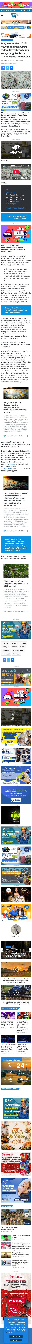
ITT (7, 1332)
